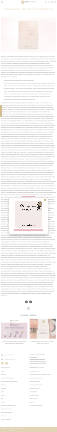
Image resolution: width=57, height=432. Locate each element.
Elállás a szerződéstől (1, 110)
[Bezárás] (45, 200)
